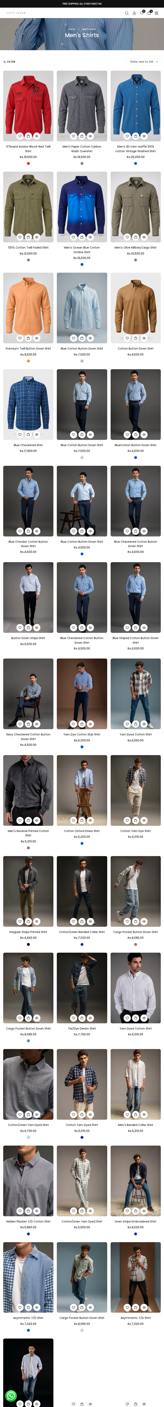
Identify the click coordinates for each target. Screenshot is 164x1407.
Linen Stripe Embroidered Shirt (135, 1221)
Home (71, 29)
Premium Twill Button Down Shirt (28, 349)
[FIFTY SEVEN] (16, 12)
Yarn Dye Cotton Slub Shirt (81, 734)
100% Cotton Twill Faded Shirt (28, 248)
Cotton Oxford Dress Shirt (82, 831)
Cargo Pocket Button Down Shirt (135, 932)
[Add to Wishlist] (20, 136)
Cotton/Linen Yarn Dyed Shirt (28, 1125)
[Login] (134, 13)
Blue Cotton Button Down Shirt (82, 349)
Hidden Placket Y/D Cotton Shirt (28, 1221)
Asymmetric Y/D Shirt (28, 1318)
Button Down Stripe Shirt (28, 638)
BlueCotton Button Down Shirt (135, 445)
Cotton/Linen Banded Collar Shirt (82, 932)
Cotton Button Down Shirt (136, 349)
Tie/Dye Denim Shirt (82, 1029)
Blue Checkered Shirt (28, 445)
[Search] (127, 13)
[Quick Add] (28, 136)
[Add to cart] (28, 627)
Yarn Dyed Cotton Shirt (136, 734)
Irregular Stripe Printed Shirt (28, 932)
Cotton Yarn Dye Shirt (135, 831)
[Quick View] (36, 136)
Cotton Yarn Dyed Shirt (82, 1125)
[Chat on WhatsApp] (11, 1396)
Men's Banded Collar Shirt (135, 1125)
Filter (11, 62)
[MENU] (156, 13)
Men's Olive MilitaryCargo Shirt (136, 248)
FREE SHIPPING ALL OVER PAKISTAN (82, 3)
